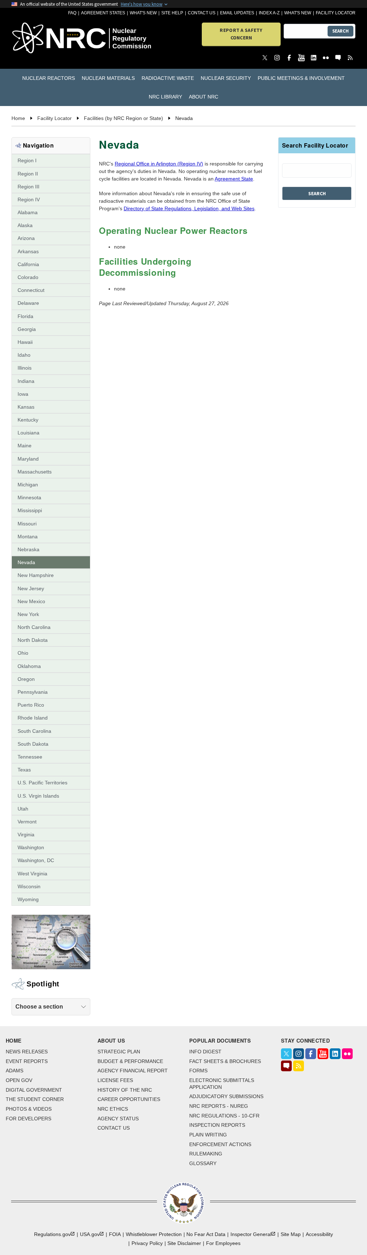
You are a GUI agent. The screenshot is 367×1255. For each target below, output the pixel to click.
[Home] (38, 38)
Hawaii (25, 342)
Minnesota (29, 497)
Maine (25, 445)
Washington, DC (36, 860)
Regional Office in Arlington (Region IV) (159, 164)
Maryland (28, 459)
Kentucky (28, 420)
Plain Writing (208, 1135)
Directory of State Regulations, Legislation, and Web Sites (189, 208)
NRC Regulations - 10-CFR (224, 1116)
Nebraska (28, 549)
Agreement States (103, 12)
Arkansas (28, 251)
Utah (23, 809)
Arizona (26, 238)
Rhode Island (33, 718)
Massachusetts (35, 472)
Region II (28, 174)
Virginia (26, 834)
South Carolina (34, 731)
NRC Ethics (112, 1109)
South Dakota (33, 744)
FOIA (115, 1234)
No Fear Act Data (205, 1234)
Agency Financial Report (132, 1070)
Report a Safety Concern (241, 34)
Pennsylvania (33, 692)
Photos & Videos (29, 1109)
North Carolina (34, 627)
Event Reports (27, 1061)
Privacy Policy (147, 1243)
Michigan (28, 484)
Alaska (25, 225)
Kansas (26, 407)
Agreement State (234, 179)
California (28, 264)
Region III (28, 186)
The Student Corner (35, 1099)
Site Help (172, 12)
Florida (25, 316)
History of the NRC (124, 1090)
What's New (143, 12)
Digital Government (34, 1090)
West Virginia (32, 873)
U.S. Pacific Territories (42, 782)
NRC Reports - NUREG (218, 1106)
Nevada (26, 562)
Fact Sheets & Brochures (225, 1061)
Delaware (28, 303)
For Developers (28, 1118)
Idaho (24, 355)
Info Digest (205, 1051)
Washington (31, 847)
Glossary (202, 1163)
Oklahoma (29, 666)
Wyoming (28, 899)
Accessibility (319, 1234)
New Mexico (31, 601)
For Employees (223, 1243)
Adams (14, 1070)
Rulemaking (205, 1154)
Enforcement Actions (220, 1144)
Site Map (291, 1234)
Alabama (28, 212)
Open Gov (19, 1080)
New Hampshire (36, 575)
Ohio (23, 653)
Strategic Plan (118, 1051)
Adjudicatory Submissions (226, 1096)
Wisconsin (29, 886)
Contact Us (201, 12)
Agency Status (118, 1118)
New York (28, 614)
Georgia (27, 329)
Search (340, 31)
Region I (27, 160)
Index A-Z (269, 12)
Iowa (23, 394)
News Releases (27, 1051)
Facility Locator (336, 12)
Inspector (250, 1234)
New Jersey (31, 588)
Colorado (28, 277)
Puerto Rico (31, 705)
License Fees (115, 1080)
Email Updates (237, 12)
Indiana (26, 381)
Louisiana (28, 433)
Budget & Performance (130, 1061)
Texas (24, 770)
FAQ (72, 12)
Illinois (25, 368)
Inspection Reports (217, 1125)
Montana (28, 536)
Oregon (26, 679)
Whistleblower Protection (154, 1234)
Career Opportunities (128, 1099)
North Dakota (33, 640)
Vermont (27, 821)
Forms (198, 1070)
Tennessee (30, 757)
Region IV (29, 199)
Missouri (27, 523)
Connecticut (31, 290)
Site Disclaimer (184, 1243)
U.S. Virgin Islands (38, 796)
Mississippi (30, 510)
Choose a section (39, 1007)
